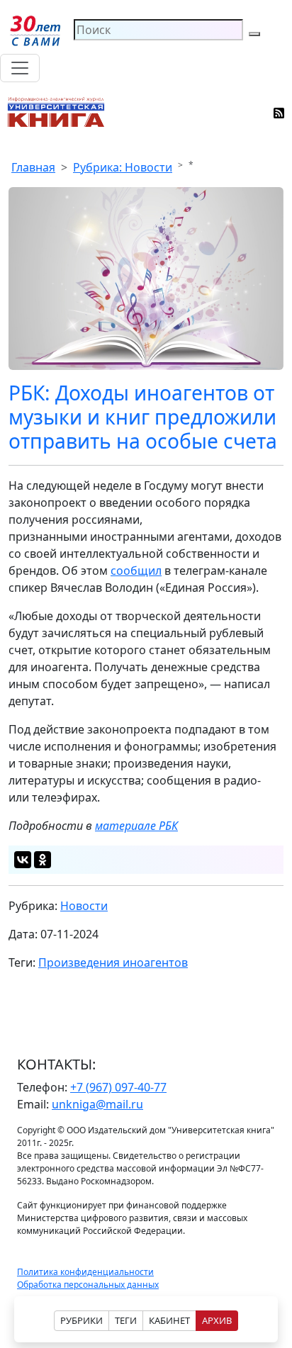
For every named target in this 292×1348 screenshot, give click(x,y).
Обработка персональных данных (88, 1285)
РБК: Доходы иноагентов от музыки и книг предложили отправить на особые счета (143, 416)
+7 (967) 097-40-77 (118, 1087)
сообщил (136, 570)
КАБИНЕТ (169, 1320)
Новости (84, 906)
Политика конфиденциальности (85, 1272)
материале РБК (136, 825)
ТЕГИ (126, 1320)
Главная (33, 167)
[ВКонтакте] (22, 859)
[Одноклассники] (42, 859)
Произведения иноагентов (113, 962)
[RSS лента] (279, 112)
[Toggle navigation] (20, 68)
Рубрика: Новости (122, 167)
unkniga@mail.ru (97, 1104)
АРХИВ (217, 1320)
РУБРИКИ (81, 1320)
